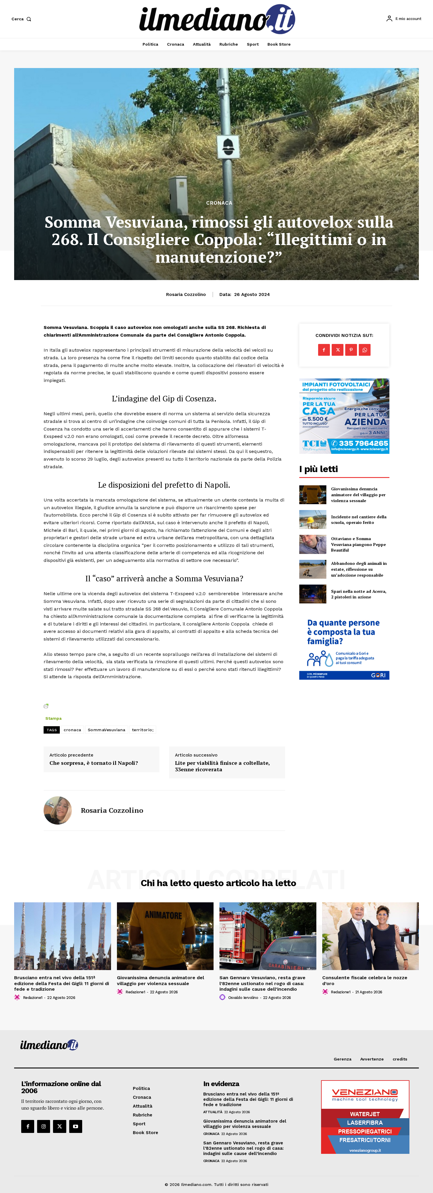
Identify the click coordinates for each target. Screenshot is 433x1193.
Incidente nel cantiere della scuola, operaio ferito (358, 519)
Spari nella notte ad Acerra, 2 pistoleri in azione (358, 594)
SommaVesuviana (106, 729)
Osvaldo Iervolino (243, 997)
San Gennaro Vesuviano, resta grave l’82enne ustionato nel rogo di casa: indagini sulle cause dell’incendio (262, 983)
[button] (22, 19)
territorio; (143, 729)
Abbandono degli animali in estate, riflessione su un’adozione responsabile (359, 569)
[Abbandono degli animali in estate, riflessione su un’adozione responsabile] (312, 569)
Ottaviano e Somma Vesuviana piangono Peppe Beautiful (358, 544)
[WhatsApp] (365, 350)
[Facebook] (324, 350)
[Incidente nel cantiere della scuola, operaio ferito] (312, 519)
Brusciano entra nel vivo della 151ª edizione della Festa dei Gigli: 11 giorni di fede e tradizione (61, 983)
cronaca (72, 729)
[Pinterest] (351, 350)
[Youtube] (75, 1126)
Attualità (212, 1112)
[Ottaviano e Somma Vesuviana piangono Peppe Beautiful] (312, 544)
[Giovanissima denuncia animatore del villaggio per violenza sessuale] (312, 494)
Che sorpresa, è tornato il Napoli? (93, 763)
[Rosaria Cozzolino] (58, 810)
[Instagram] (43, 1126)
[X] (337, 350)
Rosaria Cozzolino (186, 294)
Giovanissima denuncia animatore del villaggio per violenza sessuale (358, 494)
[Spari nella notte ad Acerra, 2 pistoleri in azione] (312, 594)
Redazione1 (32, 997)
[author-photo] (18, 997)
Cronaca (219, 203)
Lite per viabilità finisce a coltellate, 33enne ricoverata (222, 766)
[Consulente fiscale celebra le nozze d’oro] (370, 936)
